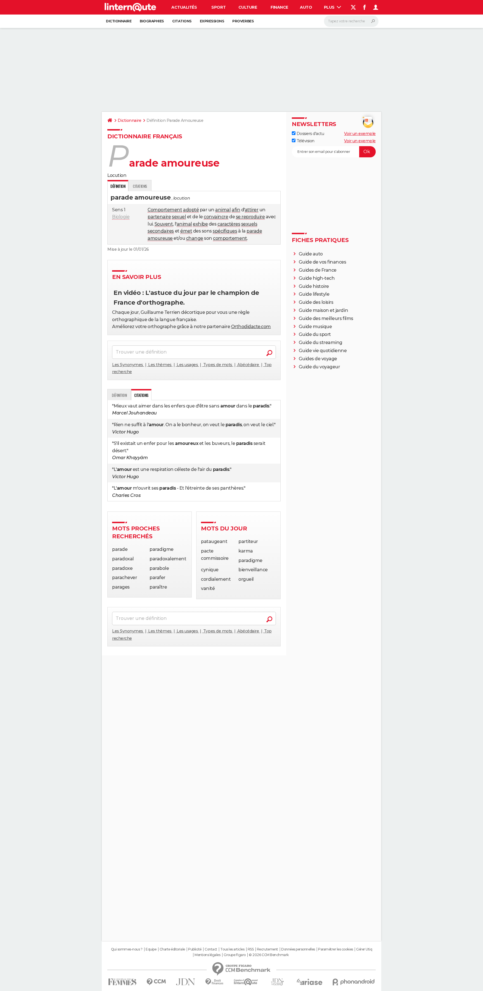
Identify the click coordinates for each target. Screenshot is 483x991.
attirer (252, 209)
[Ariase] (309, 982)
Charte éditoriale (172, 949)
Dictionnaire (118, 21)
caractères (228, 224)
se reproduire (250, 216)
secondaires (161, 231)
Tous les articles (232, 949)
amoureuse (160, 238)
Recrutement (267, 949)
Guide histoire (314, 286)
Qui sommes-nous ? (127, 949)
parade (254, 231)
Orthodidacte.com (251, 326)
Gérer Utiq (364, 949)
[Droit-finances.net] (214, 981)
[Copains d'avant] (246, 981)
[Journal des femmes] (122, 981)
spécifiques (225, 231)
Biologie (120, 216)
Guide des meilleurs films (326, 318)
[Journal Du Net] (185, 981)
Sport (218, 7)
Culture (247, 7)
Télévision (304, 140)
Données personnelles (298, 949)
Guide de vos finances (322, 262)
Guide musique (315, 326)
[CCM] (156, 981)
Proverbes (243, 21)
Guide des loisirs (316, 302)
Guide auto (311, 254)
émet (186, 231)
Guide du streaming (320, 342)
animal (223, 209)
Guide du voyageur (319, 366)
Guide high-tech (317, 278)
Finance (279, 7)
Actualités (184, 7)
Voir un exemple (360, 133)
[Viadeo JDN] (277, 981)
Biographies (152, 21)
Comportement (165, 209)
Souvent (164, 224)
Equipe (151, 949)
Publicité (195, 949)
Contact (211, 949)
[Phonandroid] (354, 981)
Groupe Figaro (235, 955)
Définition (119, 395)
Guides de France (318, 270)
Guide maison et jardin (323, 310)
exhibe (200, 224)
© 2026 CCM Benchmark (268, 955)
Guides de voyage (318, 358)
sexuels (249, 224)
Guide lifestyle (314, 294)
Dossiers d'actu (309, 133)
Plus (330, 7)
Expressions (212, 21)
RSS (251, 949)
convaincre (216, 216)
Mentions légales (207, 955)
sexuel (179, 216)
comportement (230, 238)
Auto (306, 7)
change (194, 238)
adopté (191, 209)
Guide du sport (315, 334)
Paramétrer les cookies (335, 949)
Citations (181, 21)
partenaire (159, 216)
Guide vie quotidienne (323, 350)
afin (236, 209)
